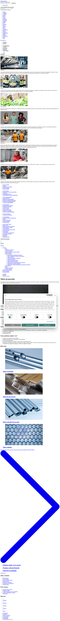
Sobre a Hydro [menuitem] (5, 50)
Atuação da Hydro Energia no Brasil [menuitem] (9, 191)
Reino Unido (5, 36)
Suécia (4, 37)
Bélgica (4, 16)
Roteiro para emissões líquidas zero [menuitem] (9, 200)
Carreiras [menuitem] (4, 47)
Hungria (4, 26)
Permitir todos (47, 325)
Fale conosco (5, 5)
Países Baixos (5, 32)
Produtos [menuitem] (4, 185)
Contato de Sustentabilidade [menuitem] (8, 202)
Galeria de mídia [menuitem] (6, 222)
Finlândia (4, 24)
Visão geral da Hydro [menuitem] (7, 220)
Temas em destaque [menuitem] (6, 221)
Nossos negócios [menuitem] (6, 230)
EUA (4, 23)
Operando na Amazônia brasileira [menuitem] (9, 201)
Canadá (4, 18)
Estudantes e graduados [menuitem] (7, 206)
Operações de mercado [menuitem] (7, 194)
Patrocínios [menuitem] (5, 235)
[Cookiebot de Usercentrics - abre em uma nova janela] (47, 295)
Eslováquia (5, 20)
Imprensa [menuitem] (4, 49)
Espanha (4, 21)
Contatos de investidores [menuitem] (7, 214)
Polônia (4, 34)
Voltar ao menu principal (5, 239)
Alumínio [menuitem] (4, 42)
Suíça (4, 38)
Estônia (4, 22)
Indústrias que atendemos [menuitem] (7, 186)
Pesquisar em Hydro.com (5, 2)
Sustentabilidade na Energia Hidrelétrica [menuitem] (10, 195)
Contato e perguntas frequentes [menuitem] (8, 211)
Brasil (4, 17)
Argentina (5, 13)
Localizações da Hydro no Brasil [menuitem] (9, 229)
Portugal (4, 35)
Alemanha (5, 12)
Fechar (2, 243)
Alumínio (2, 245)
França (4, 25)
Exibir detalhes (50, 321)
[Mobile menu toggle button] (4, 53)
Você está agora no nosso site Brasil (7, 7)
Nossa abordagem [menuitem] (6, 198)
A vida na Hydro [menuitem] (6, 207)
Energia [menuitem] (4, 43)
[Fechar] (2, 53)
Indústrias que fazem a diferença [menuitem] (9, 226)
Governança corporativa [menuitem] (7, 233)
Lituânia (4, 28)
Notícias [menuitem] (4, 219)
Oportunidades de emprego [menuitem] (8, 205)
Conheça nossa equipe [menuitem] (7, 209)
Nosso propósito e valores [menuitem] (7, 227)
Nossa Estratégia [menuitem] (6, 228)
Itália (4, 27)
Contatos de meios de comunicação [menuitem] (9, 218)
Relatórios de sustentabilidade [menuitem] (8, 199)
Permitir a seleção (30, 325)
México (4, 30)
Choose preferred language (5, 9)
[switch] (23, 317)
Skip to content (3, 1)
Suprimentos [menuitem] (5, 234)
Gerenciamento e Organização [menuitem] (8, 232)
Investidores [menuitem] (5, 48)
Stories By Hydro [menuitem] (6, 236)
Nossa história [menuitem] (5, 231)
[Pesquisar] (0, 53)
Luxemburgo (5, 29)
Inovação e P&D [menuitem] (6, 188)
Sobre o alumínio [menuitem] (6, 187)
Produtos (4, 275)
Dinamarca (5, 19)
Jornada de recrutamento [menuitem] (7, 210)
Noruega (4, 31)
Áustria (4, 14)
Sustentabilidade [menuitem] (7, 197)
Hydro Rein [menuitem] (5, 193)
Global (4, 11)
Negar (13, 325)
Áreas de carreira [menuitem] (6, 208)
